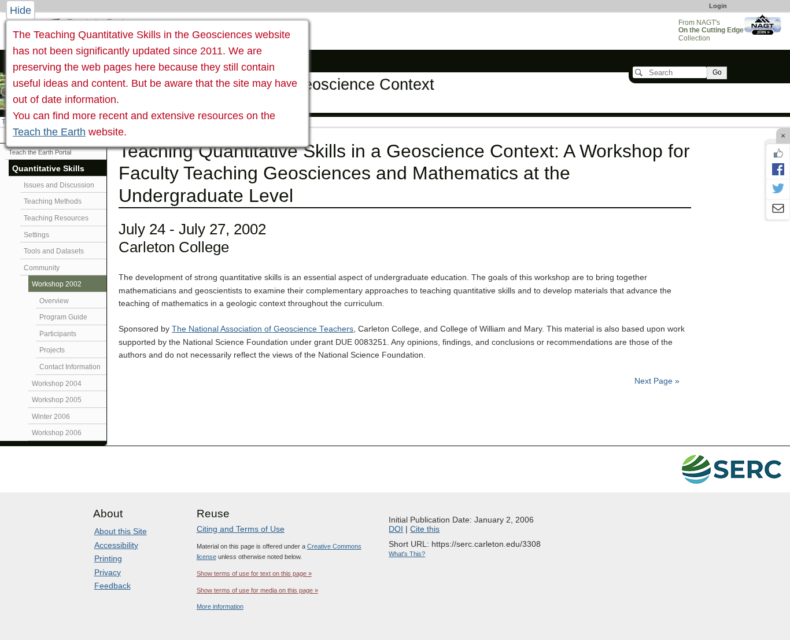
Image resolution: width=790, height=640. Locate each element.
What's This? (407, 553)
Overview (54, 301)
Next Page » (656, 381)
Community (42, 268)
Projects (52, 350)
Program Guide (63, 317)
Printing (108, 558)
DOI (396, 529)
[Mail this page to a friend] (777, 209)
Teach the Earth (49, 132)
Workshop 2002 (57, 284)
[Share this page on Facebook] (777, 169)
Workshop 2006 (57, 433)
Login (718, 5)
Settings (36, 235)
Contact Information (70, 367)
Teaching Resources (56, 218)
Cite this (425, 529)
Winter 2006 (51, 417)
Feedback (112, 585)
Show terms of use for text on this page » (254, 573)
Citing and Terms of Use (241, 529)
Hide (20, 10)
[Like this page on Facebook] (777, 153)
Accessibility (116, 545)
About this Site (120, 531)
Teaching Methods (53, 201)
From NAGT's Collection (711, 30)
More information (220, 606)
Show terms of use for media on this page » (257, 590)
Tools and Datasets (54, 251)
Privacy (107, 572)
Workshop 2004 (57, 384)
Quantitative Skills (48, 168)
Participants (57, 334)
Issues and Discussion (59, 185)
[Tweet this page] (777, 189)
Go (717, 72)
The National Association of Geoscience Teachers (262, 329)
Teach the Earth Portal (40, 152)
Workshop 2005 (57, 400)
